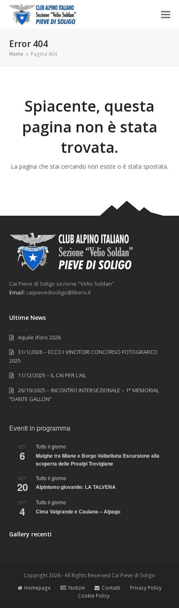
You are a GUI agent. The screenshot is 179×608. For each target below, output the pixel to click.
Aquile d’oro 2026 (39, 337)
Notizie (76, 587)
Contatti (111, 587)
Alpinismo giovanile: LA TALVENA (76, 487)
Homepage (37, 587)
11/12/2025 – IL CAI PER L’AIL (52, 375)
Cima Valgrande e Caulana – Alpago (78, 511)
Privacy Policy (146, 587)
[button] (165, 14)
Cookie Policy (93, 595)
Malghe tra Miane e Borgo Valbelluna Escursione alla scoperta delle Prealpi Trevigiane (97, 459)
